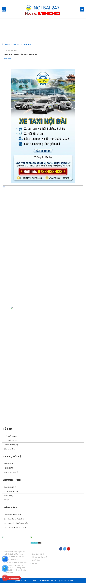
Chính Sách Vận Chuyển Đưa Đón (16, 523)
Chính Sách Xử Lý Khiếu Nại (14, 519)
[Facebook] (60, 549)
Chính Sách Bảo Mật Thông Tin (15, 527)
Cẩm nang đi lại (9, 449)
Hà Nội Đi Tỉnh (9, 468)
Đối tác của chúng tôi (11, 491)
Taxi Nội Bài (8, 464)
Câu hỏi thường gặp (11, 445)
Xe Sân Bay (68, 581)
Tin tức (6, 500)
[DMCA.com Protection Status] (36, 542)
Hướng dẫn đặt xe (10, 436)
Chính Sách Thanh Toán (12, 515)
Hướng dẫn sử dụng (11, 440)
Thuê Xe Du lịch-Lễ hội (12, 472)
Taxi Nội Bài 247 (10, 487)
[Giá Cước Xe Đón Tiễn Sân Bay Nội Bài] (21, 44)
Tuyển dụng (8, 495)
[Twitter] (64, 549)
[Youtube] (68, 549)
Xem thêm (8, 59)
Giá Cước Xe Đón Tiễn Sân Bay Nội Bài (21, 54)
